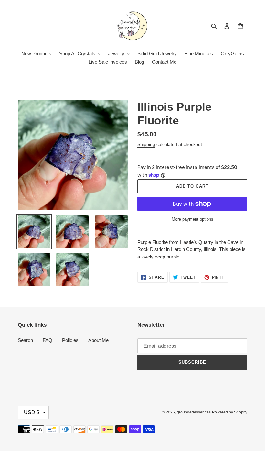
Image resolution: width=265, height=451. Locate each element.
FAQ (47, 340)
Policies (70, 340)
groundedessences (194, 412)
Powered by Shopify (229, 412)
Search (25, 340)
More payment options (192, 219)
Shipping (146, 144)
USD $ (31, 412)
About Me (98, 340)
